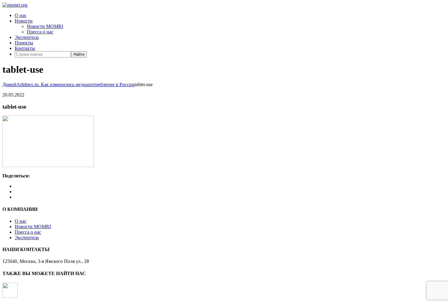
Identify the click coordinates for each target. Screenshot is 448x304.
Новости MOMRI (45, 26)
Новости (24, 20)
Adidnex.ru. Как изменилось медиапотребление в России (75, 84)
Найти (78, 54)
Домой (9, 84)
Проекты (24, 42)
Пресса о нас (40, 31)
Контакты (25, 48)
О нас (21, 15)
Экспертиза (27, 37)
